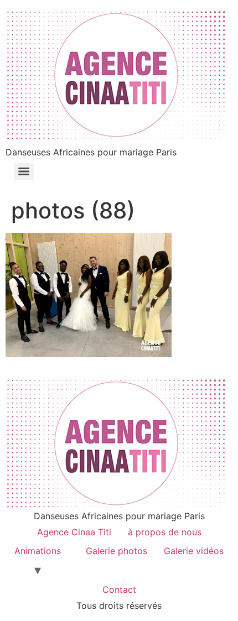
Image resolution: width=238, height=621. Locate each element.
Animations (37, 550)
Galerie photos (116, 550)
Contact (119, 589)
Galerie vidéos (194, 550)
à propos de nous (164, 531)
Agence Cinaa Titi (74, 531)
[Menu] (24, 171)
